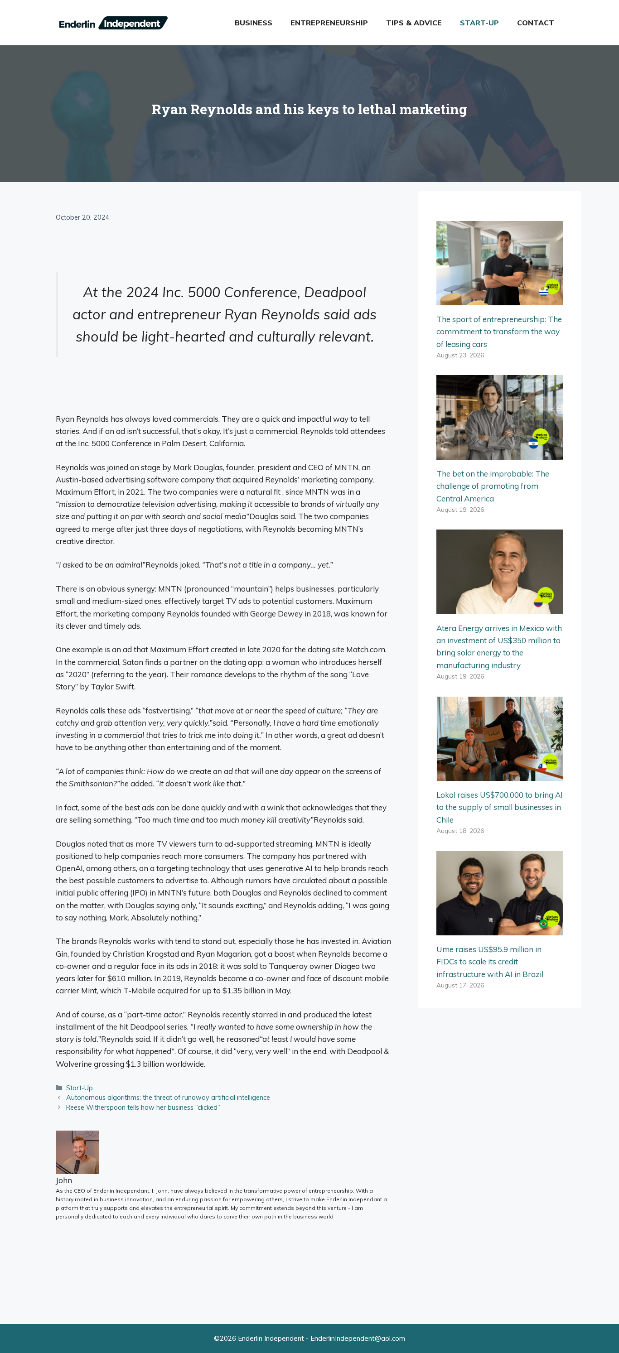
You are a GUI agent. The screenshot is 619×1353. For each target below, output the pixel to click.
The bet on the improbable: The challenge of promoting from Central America (492, 486)
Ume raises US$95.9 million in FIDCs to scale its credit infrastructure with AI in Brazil (489, 961)
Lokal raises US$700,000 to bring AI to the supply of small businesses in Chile (499, 807)
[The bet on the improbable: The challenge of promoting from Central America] (499, 453)
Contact (535, 22)
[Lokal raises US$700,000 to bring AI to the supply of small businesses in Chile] (499, 775)
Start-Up (479, 22)
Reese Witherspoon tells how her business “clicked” (143, 1107)
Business (253, 22)
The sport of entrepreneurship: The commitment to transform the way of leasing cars (499, 331)
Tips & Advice (414, 22)
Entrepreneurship (329, 22)
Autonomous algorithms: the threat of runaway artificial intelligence (168, 1097)
